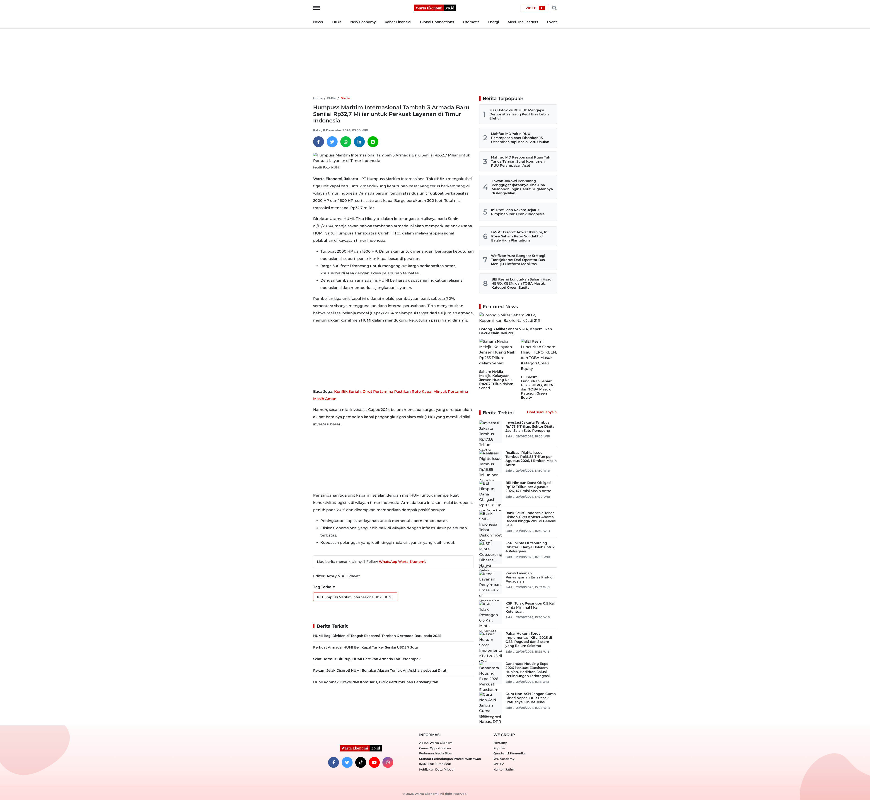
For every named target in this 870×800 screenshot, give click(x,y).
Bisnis (345, 98)
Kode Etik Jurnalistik (435, 764)
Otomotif (471, 22)
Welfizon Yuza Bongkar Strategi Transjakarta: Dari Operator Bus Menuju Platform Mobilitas (518, 260)
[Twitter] (332, 141)
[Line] (372, 141)
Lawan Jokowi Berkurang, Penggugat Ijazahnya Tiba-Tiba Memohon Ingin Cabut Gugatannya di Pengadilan (522, 187)
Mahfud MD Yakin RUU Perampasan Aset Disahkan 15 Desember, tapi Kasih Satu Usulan (520, 138)
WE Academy (504, 759)
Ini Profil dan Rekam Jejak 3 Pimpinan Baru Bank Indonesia (518, 212)
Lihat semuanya (540, 412)
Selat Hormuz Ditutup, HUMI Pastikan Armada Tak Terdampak (367, 659)
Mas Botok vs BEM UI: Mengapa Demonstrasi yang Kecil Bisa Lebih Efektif (519, 114)
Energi (493, 22)
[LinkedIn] (359, 141)
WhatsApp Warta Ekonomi (402, 561)
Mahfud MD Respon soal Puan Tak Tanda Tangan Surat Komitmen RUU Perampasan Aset (520, 161)
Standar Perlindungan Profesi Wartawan (450, 759)
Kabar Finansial (398, 22)
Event (552, 22)
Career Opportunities (435, 748)
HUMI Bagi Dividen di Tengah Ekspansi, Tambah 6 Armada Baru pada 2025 (377, 636)
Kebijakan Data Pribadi (436, 769)
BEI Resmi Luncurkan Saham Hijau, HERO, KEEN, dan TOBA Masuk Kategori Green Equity (521, 283)
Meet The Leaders (523, 22)
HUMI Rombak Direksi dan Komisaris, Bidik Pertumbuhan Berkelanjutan (375, 682)
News (318, 22)
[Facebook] (318, 141)
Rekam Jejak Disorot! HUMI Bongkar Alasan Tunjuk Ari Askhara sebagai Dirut (379, 670)
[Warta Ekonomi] (435, 7)
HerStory (500, 742)
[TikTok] (360, 762)
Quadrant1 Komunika (509, 753)
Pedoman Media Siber (436, 753)
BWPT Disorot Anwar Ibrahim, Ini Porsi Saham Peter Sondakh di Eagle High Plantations (519, 236)
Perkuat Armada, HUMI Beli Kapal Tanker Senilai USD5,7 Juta (365, 647)
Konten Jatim (503, 769)
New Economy (363, 22)
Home (317, 98)
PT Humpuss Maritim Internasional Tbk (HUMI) (355, 597)
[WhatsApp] (345, 141)
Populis (499, 748)
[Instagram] (387, 762)
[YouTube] (374, 762)
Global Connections (437, 22)
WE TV (498, 764)
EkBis (336, 22)
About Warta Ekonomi (436, 742)
